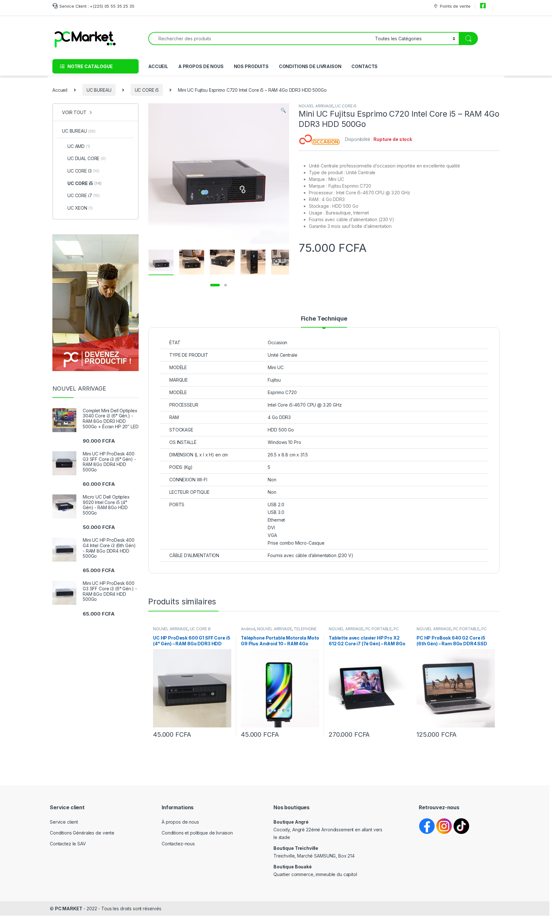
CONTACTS (364, 66)
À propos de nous (180, 822)
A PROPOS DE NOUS (201, 66)
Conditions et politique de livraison (197, 832)
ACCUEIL (158, 66)
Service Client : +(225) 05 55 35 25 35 (96, 6)
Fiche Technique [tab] (324, 319)
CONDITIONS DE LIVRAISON (310, 66)
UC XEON (80, 208)
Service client (64, 822)
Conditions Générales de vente (82, 832)
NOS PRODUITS (251, 66)
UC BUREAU (99, 90)
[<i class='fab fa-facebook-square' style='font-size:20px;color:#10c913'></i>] (484, 6)
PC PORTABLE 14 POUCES (452, 630)
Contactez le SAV (68, 843)
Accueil (59, 90)
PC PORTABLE (378, 628)
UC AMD (78, 146)
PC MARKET (68, 908)
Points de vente (455, 6)
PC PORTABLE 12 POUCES (364, 630)
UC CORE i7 (83, 195)
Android (248, 628)
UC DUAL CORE (86, 158)
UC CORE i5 (147, 90)
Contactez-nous (178, 843)
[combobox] (260, 38)
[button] (283, 110)
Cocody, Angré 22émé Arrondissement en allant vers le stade (327, 829)
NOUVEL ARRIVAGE (316, 106)
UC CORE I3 (83, 171)
